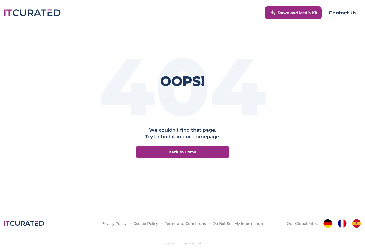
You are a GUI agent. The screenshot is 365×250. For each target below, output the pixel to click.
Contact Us (343, 13)
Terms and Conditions (185, 223)
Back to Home (182, 152)
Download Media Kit (297, 12)
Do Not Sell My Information (238, 223)
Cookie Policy (145, 223)
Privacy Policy (114, 223)
